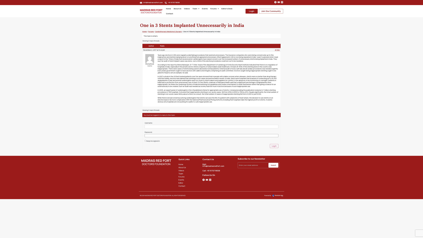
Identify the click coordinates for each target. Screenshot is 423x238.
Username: (149, 123)
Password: (148, 132)
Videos (187, 8)
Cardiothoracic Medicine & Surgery (168, 32)
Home (168, 8)
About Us (177, 8)
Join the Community (271, 11)
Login (251, 11)
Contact (169, 13)
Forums (213, 8)
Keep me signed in (153, 141)
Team (194, 8)
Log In (274, 146)
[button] (196, 8)
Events (205, 8)
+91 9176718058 (174, 2)
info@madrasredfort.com (153, 2)
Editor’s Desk (226, 8)
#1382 (277, 50)
